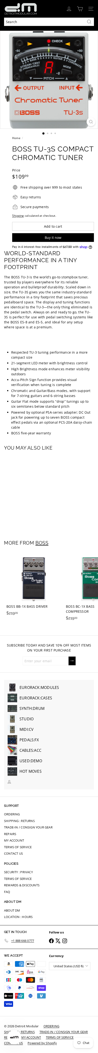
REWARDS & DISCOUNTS (21, 885)
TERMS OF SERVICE (18, 847)
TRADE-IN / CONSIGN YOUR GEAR (28, 827)
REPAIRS (10, 834)
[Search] (89, 22)
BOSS (41, 543)
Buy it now (53, 237)
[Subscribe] (72, 661)
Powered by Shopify (42, 1043)
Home (16, 138)
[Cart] (79, 9)
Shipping (18, 215)
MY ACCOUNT (14, 840)
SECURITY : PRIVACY (18, 872)
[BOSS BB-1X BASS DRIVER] (33, 585)
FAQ (7, 892)
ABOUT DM (12, 910)
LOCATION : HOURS (18, 917)
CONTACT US (13, 853)
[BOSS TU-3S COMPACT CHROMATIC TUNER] (33, 492)
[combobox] (49, 22)
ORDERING (12, 814)
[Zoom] (91, 121)
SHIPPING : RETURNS (19, 821)
